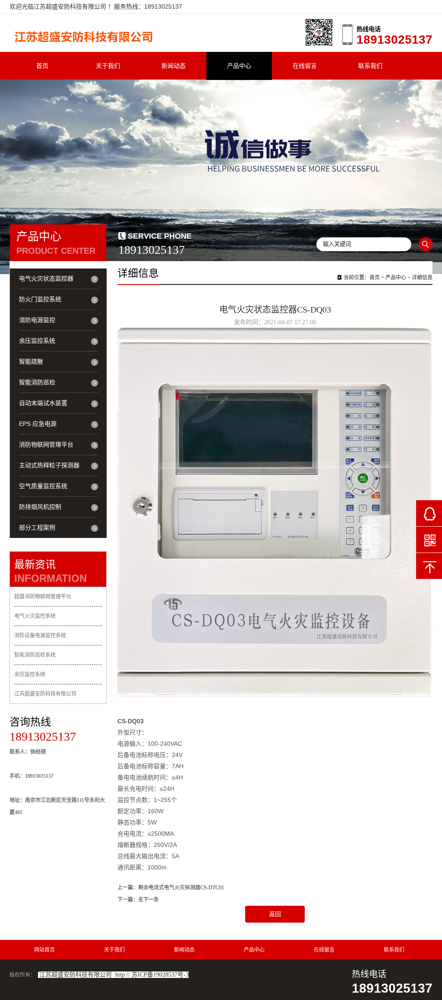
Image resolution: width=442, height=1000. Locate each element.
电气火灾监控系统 (35, 616)
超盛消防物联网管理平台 (42, 597)
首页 (42, 65)
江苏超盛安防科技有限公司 (45, 694)
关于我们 (108, 65)
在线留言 (305, 65)
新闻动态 (173, 65)
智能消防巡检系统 (35, 655)
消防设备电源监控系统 (40, 636)
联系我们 (370, 65)
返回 (275, 914)
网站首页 (44, 950)
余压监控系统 (29, 674)
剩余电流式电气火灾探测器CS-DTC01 (181, 888)
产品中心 (239, 65)
